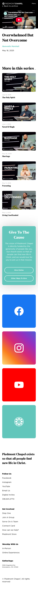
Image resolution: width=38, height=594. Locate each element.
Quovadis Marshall (10, 46)
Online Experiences (11, 553)
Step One (6, 513)
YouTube (6, 486)
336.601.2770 (8, 499)
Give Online (19, 270)
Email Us (6, 491)
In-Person (6, 548)
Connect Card (8, 526)
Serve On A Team (10, 522)
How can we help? (10, 530)
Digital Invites (8, 495)
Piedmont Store (9, 534)
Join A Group (8, 517)
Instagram (6, 482)
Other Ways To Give (19, 278)
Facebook (6, 478)
